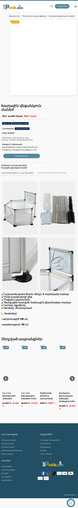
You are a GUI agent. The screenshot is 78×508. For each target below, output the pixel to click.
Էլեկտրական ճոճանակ (11, 450)
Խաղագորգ (45, 447)
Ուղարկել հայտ (21, 156)
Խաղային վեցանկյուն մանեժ (62, 16)
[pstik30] (43, 57)
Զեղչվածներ (62, 6)
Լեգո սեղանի (46, 454)
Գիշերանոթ (45, 443)
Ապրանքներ (6, 466)
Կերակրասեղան (8, 440)
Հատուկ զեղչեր (8, 470)
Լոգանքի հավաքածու (50, 440)
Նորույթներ (6, 477)
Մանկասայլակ (8, 447)
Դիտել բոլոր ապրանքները (34, 16)
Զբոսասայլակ (7, 443)
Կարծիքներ (6, 480)
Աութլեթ (4, 473)
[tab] (17, 173)
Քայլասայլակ (7, 454)
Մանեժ (43, 450)
